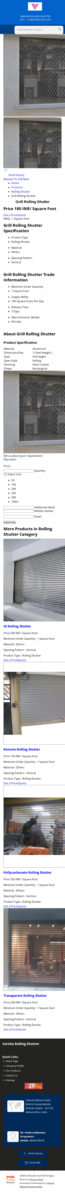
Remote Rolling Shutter (22, 749)
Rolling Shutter (20, 191)
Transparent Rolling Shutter (25, 995)
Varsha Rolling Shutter (35, 18)
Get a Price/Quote (15, 215)
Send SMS (34, 1162)
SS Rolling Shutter (17, 626)
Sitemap (10, 1080)
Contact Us (12, 1075)
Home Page (12, 1061)
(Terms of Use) (36, 1179)
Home (15, 183)
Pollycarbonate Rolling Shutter (28, 872)
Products (17, 187)
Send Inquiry (16, 175)
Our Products (13, 1070)
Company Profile (15, 1065)
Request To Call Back (16, 179)
